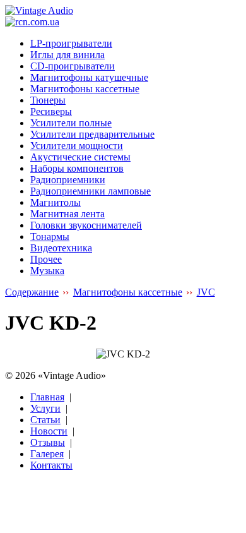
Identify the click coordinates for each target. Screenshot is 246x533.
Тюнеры (48, 100)
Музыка (47, 270)
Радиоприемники (67, 179)
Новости (48, 431)
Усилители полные (71, 122)
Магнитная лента (67, 213)
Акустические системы (80, 157)
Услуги (45, 408)
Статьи (45, 419)
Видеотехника (61, 248)
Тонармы (49, 236)
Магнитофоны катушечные (89, 77)
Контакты (51, 465)
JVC (206, 292)
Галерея (47, 453)
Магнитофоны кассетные (84, 88)
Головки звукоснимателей (86, 225)
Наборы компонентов (77, 168)
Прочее (46, 259)
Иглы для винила (67, 54)
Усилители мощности (76, 145)
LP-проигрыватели (71, 43)
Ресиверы (51, 111)
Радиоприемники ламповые (90, 191)
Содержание (32, 292)
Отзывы (47, 442)
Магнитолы (55, 202)
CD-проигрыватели (72, 66)
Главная (47, 397)
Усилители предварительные (92, 134)
